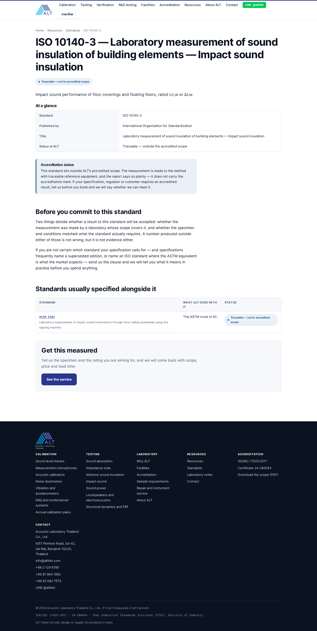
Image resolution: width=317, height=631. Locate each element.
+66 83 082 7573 (48, 581)
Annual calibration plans (53, 512)
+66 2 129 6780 (47, 567)
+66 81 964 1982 (48, 574)
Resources (193, 5)
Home (40, 30)
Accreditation (170, 5)
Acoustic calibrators (50, 475)
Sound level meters (50, 461)
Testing (86, 5)
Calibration (67, 5)
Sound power (96, 488)
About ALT (213, 5)
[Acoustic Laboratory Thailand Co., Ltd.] (44, 10)
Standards (73, 30)
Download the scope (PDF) (258, 475)
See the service (59, 379)
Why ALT (143, 461)
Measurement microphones (56, 468)
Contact (232, 5)
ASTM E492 (47, 317)
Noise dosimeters (49, 481)
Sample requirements (153, 481)
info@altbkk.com (48, 561)
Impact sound (96, 481)
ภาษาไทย (67, 14)
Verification (105, 5)
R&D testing (128, 5)
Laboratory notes (200, 475)
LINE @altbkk (45, 588)
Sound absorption (99, 461)
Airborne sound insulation (105, 475)
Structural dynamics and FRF (107, 507)
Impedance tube (98, 468)
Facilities (148, 5)
